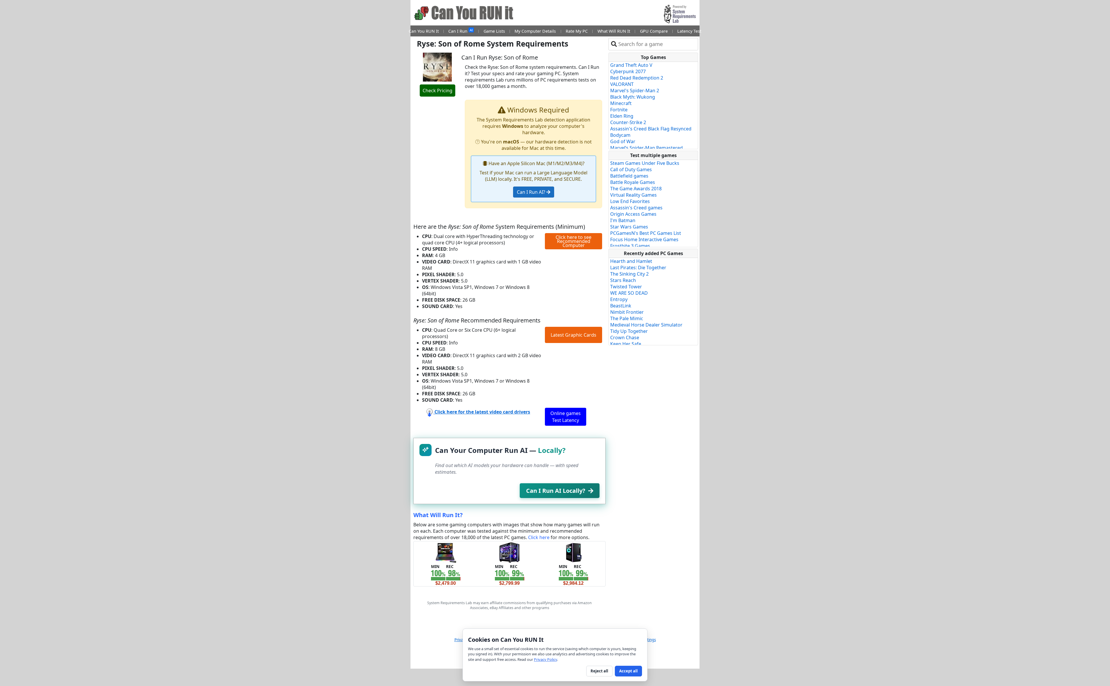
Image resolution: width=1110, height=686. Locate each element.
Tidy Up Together (629, 331)
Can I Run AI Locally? (555, 491)
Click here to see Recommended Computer (573, 241)
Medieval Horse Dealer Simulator (646, 325)
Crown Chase (624, 337)
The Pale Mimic (626, 318)
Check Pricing (437, 90)
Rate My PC (577, 31)
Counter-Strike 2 (628, 122)
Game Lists (494, 31)
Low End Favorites (630, 201)
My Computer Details (535, 31)
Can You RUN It (424, 31)
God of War (622, 141)
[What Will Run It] (445, 552)
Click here (539, 537)
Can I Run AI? (531, 192)
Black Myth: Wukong (632, 97)
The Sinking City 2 (629, 274)
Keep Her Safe (625, 344)
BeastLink (620, 306)
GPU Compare (654, 31)
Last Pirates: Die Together (638, 267)
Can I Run (460, 31)
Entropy (619, 299)
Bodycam (620, 135)
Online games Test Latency (565, 416)
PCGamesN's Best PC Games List (645, 233)
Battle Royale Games (632, 182)
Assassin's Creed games (636, 207)
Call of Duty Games (631, 169)
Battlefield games (629, 176)
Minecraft (621, 103)
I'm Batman (622, 220)
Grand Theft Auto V (631, 65)
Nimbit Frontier (627, 312)
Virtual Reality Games (633, 195)
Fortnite (619, 109)
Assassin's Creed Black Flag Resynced (650, 129)
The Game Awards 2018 (636, 188)
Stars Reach (623, 280)
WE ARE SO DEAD (629, 293)
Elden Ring (621, 116)
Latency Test (689, 31)
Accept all (628, 671)
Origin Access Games (633, 214)
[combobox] (656, 44)
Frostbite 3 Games (630, 246)
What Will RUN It (613, 31)
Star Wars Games (629, 227)
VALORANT (622, 84)
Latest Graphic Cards (573, 335)
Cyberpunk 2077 (628, 71)
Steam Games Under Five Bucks (644, 163)
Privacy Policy (545, 659)
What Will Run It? (438, 515)
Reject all (599, 671)
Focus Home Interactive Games (644, 239)
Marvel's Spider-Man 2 (634, 90)
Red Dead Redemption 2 (636, 78)
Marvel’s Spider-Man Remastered (646, 148)
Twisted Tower (626, 286)
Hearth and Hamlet (631, 261)
